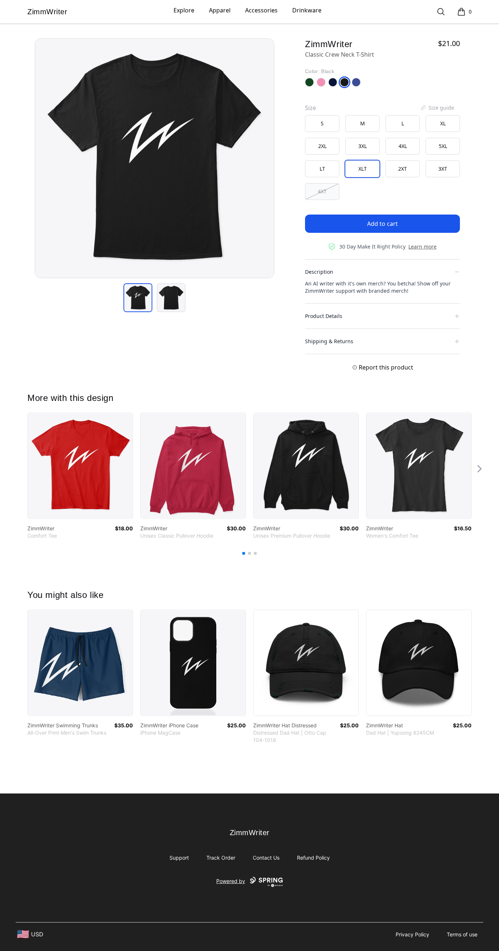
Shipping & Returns (329, 341)
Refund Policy (313, 858)
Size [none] (310, 108)
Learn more (422, 246)
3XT (442, 168)
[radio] (322, 123)
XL (443, 123)
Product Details (323, 315)
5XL (443, 146)
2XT (402, 168)
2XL (322, 146)
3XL (362, 146)
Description (319, 271)
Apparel (220, 10)
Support (179, 858)
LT (322, 168)
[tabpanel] (154, 158)
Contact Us (266, 858)
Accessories (261, 10)
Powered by (230, 881)
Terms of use (462, 934)
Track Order (220, 858)
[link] (80, 466)
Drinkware (306, 10)
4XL (403, 146)
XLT (362, 168)
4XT (322, 191)
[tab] (138, 297)
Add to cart (382, 224)
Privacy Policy (412, 934)
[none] (437, 107)
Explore (184, 10)
